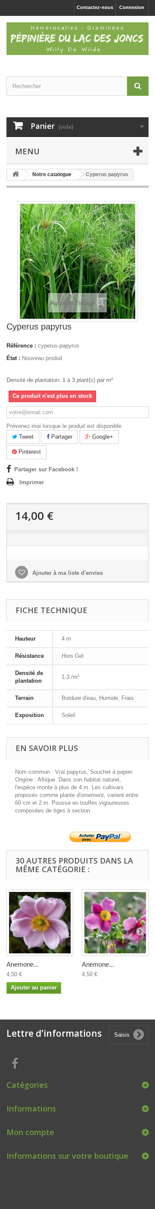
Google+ (101, 437)
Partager (61, 437)
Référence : (21, 345)
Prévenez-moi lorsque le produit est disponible (63, 426)
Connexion (131, 7)
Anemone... (22, 964)
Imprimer (31, 482)
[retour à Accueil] (15, 174)
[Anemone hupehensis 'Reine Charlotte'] (39, 922)
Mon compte (30, 1132)
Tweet (25, 437)
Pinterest (29, 452)
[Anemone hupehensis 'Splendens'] (115, 922)
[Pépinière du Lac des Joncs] (77, 38)
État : (13, 358)
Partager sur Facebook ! (46, 469)
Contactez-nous (95, 7)
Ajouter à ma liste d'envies (67, 573)
